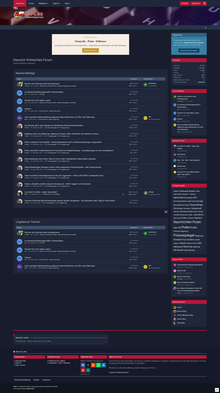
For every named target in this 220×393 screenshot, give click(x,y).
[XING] (88, 370)
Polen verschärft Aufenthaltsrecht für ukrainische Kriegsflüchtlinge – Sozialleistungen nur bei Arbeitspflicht (69, 150)
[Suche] (204, 3)
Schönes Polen (20, 361)
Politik (193, 227)
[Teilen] (166, 212)
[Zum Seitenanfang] (217, 390)
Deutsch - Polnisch (189, 194)
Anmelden (184, 3)
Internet (200, 211)
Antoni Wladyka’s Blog (185, 315)
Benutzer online (22, 337)
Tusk (184, 239)
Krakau (184, 218)
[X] (88, 365)
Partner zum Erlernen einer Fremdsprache (42, 83)
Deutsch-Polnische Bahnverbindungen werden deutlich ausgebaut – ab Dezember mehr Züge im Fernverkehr (70, 200)
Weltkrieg (196, 247)
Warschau (188, 246)
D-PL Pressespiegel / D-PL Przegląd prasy (57, 127)
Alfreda (151, 192)
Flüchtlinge (178, 208)
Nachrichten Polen (187, 222)
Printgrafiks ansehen (90, 50)
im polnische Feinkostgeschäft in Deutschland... (44, 92)
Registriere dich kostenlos (194, 43)
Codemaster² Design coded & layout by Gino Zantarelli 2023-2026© (38, 386)
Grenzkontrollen (187, 211)
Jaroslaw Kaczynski (180, 215)
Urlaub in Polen (191, 243)
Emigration (189, 198)
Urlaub (182, 243)
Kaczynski (177, 218)
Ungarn (176, 243)
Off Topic (42, 94)
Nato (175, 228)
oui (25, 94)
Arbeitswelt (183, 191)
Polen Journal (20, 365)
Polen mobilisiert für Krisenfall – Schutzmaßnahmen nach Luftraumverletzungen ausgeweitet (63, 142)
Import (179, 307)
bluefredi (201, 82)
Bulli (26, 119)
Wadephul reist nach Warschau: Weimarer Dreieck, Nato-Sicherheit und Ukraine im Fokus (62, 134)
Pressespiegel (183, 235)
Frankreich (187, 208)
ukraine (190, 239)
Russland (177, 239)
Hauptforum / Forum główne (51, 194)
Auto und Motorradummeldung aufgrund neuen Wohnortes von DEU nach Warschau (60, 117)
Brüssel (192, 191)
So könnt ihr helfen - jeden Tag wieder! (41, 192)
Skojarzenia (181, 166)
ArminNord (152, 83)
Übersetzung (189, 250)
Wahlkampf (178, 247)
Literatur (191, 218)
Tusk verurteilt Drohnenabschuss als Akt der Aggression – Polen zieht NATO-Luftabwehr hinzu (64, 175)
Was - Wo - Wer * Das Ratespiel (188, 160)
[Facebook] (83, 365)
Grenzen (176, 211)
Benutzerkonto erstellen (189, 50)
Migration (198, 218)
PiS (179, 227)
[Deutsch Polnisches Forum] (110, 15)
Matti (26, 194)
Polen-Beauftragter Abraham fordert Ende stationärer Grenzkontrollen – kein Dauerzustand (63, 167)
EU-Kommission (180, 201)
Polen (186, 227)
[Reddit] (93, 365)
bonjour (28, 109)
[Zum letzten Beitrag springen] (145, 84)
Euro (194, 201)
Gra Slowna (181, 154)
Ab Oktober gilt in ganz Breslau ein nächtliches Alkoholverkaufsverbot (54, 125)
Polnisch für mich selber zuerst (37, 100)
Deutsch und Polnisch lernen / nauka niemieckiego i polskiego (58, 86)
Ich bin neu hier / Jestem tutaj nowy (49, 111)
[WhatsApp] (98, 365)
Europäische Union (181, 205)
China (197, 191)
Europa (199, 201)
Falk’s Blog (181, 323)
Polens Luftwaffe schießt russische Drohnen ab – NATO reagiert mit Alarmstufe (58, 184)
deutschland (179, 197)
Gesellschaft (196, 208)
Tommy (27, 86)
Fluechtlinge (196, 204)
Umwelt (197, 240)
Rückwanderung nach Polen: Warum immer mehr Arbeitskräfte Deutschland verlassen (60, 159)
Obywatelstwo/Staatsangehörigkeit (189, 265)
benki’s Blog (181, 319)
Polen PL (18, 363)
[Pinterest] (83, 370)
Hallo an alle (181, 270)
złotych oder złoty (183, 276)
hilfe (195, 211)
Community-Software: (24, 388)
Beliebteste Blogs (179, 302)
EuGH (189, 201)
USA (199, 243)
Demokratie (177, 194)
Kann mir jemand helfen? (186, 282)
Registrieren (196, 3)
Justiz (190, 215)
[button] (103, 365)
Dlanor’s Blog (181, 311)
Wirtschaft (178, 250)
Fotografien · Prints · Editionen (59, 363)
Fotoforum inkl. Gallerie (57, 361)
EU (195, 197)
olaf (149, 117)
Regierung (199, 236)
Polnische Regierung (180, 231)
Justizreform (198, 214)
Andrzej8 (179, 279)
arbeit (175, 191)
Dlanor (179, 293)
